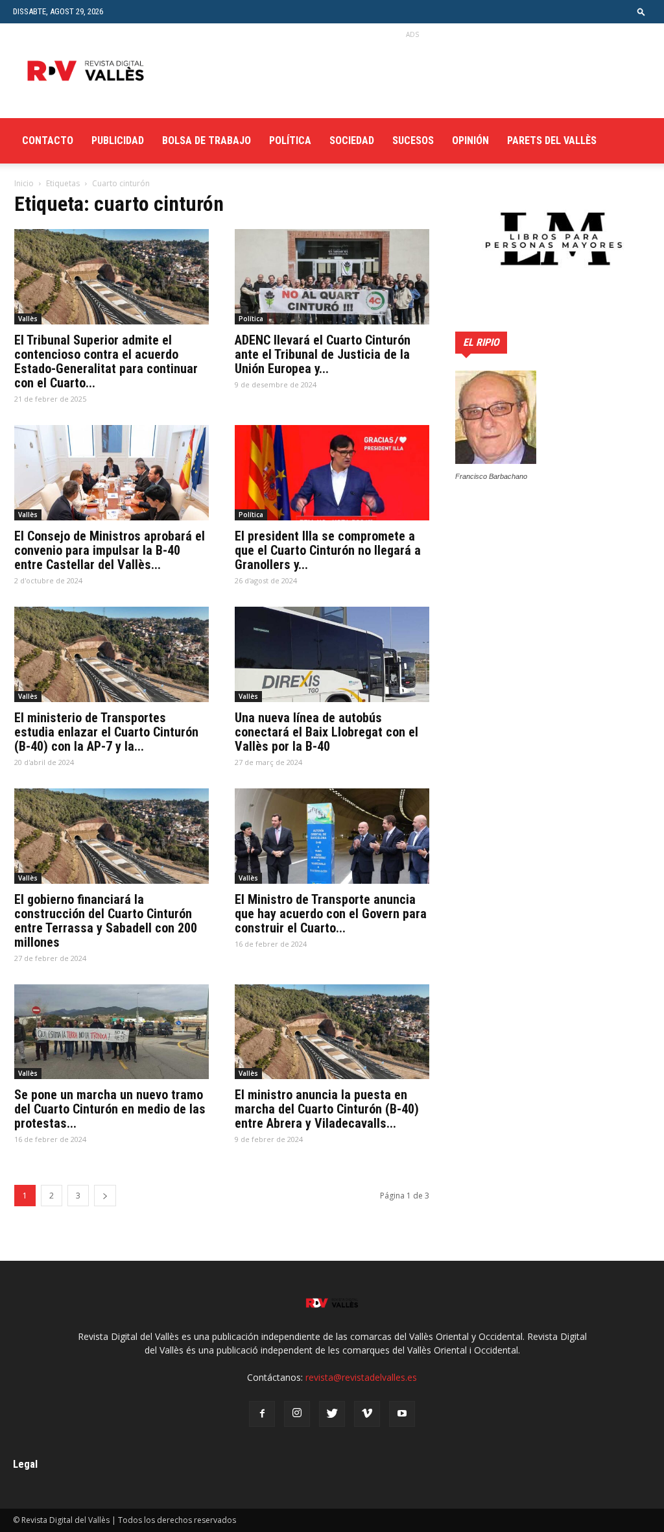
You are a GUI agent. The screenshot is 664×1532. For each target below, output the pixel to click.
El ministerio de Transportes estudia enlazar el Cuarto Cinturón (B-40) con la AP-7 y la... (106, 732)
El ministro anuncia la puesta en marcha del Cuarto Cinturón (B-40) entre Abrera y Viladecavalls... (327, 1109)
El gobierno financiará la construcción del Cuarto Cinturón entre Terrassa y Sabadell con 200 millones (105, 921)
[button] (641, 11)
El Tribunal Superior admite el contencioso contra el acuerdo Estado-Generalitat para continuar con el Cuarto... (106, 361)
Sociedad (351, 140)
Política (290, 140)
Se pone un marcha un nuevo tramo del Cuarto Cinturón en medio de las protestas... (110, 1109)
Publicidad (117, 140)
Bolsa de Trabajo (206, 140)
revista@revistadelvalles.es (361, 1377)
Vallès (28, 318)
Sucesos (413, 140)
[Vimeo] (367, 1414)
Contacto (47, 140)
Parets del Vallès (552, 140)
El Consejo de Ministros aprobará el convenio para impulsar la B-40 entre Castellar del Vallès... (109, 550)
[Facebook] (262, 1414)
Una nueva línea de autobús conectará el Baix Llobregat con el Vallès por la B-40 (326, 732)
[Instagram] (297, 1414)
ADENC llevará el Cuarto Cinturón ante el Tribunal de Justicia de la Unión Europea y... (322, 354)
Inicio (24, 183)
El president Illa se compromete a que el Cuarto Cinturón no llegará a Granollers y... (328, 550)
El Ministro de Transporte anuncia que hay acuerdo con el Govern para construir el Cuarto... (331, 914)
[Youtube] (402, 1414)
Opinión (470, 140)
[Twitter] (332, 1414)
